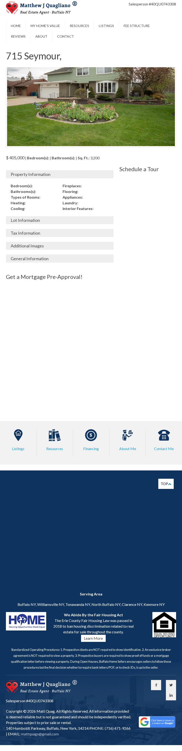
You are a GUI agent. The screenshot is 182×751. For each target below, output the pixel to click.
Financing (91, 448)
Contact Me (164, 448)
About (41, 36)
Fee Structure (137, 26)
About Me (127, 448)
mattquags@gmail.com (39, 734)
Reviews (18, 36)
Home (16, 26)
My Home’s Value (45, 26)
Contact (65, 36)
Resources (79, 26)
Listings (106, 26)
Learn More (93, 638)
